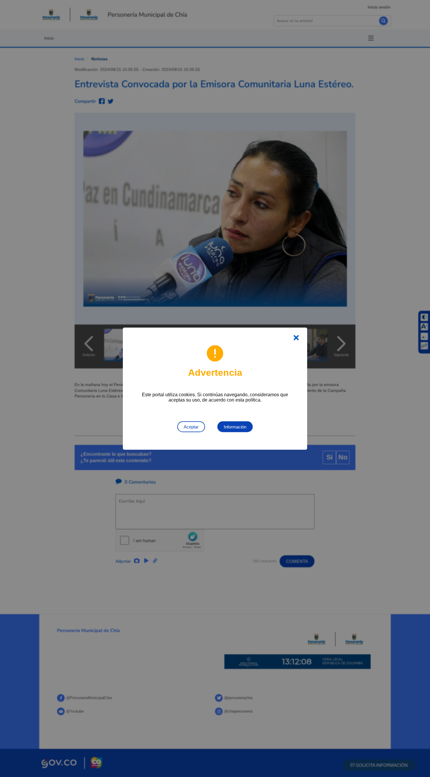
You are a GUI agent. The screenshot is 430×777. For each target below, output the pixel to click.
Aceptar (191, 426)
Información (235, 426)
